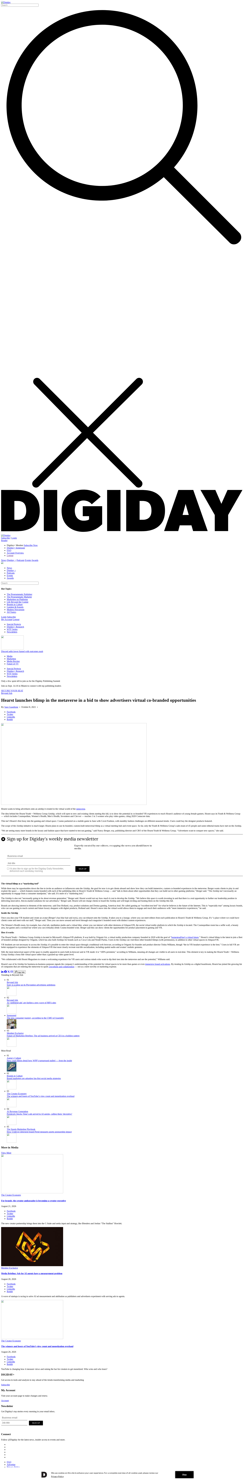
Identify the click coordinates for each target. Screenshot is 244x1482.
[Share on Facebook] (5, 972)
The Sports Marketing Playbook (21, 1129)
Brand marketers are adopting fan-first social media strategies (34, 1078)
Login (14, 538)
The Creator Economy (17, 1093)
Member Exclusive (15, 1033)
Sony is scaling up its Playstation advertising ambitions (31, 985)
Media (9, 656)
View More (6, 1153)
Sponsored (11, 1015)
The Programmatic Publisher (19, 594)
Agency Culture (14, 1058)
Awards (34, 560)
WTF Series (12, 629)
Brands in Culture (15, 604)
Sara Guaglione (11, 707)
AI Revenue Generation (17, 1111)
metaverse (80, 809)
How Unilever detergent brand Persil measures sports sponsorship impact (39, 1132)
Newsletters (12, 632)
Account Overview (15, 553)
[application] (122, 1474)
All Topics (11, 612)
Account (5, 1400)
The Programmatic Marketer (19, 597)
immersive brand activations (157, 964)
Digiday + (11, 560)
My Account (6, 619)
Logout (10, 555)
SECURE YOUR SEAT (12, 690)
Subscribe (5, 538)
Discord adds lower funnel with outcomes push (22, 651)
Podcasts (20, 560)
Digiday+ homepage (16, 548)
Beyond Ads (6, 693)
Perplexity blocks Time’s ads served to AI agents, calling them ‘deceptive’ (39, 1114)
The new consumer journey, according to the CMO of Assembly (35, 1018)
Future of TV (13, 664)
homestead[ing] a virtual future (185, 937)
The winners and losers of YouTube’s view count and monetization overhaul (40, 1096)
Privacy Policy (13, 1467)
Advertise (11, 1464)
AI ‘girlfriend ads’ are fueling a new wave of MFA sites (31, 1002)
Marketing (11, 659)
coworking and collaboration (61, 966)
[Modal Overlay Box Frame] (122, 857)
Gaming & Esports (15, 607)
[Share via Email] (11, 972)
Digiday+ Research (15, 627)
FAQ (9, 550)
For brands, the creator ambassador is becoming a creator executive (33, 1200)
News (3, 560)
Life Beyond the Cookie (17, 602)
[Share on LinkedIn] (2, 972)
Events (28, 560)
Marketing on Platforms (17, 599)
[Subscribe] (6, 535)
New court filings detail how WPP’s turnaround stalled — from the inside (39, 1060)
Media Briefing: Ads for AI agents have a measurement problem (31, 1273)
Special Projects (14, 624)
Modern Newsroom (15, 609)
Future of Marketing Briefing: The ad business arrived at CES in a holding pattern (43, 1036)
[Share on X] (8, 972)
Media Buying (13, 661)
